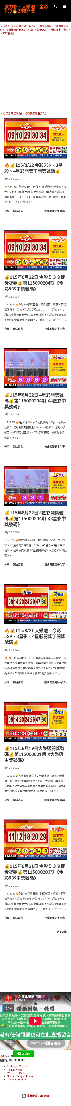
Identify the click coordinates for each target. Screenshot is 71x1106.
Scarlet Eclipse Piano (20, 1076)
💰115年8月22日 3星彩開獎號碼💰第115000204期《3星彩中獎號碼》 (35, 518)
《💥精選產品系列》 (36, 113)
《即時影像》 (7, 33)
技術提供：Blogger (37, 1095)
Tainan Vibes (15, 1069)
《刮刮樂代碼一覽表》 (23, 26)
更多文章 (61, 931)
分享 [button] (6, 210)
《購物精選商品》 (16, 29)
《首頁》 (5, 26)
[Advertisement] (35, 73)
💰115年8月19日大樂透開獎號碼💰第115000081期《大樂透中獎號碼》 (34, 754)
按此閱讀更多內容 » (55, 210)
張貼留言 (18, 210)
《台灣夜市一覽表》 (59, 29)
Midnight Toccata (18, 1066)
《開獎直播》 (44, 26)
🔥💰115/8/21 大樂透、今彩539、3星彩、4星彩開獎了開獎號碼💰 (34, 636)
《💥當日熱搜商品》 (11, 113)
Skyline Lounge (16, 1079)
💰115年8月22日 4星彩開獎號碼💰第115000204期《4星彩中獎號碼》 (35, 400)
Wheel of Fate (15, 1073)
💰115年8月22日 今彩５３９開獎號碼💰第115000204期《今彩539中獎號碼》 (34, 282)
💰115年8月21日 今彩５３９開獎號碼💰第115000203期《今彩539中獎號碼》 (34, 871)
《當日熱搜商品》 (37, 29)
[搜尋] (56, 6)
